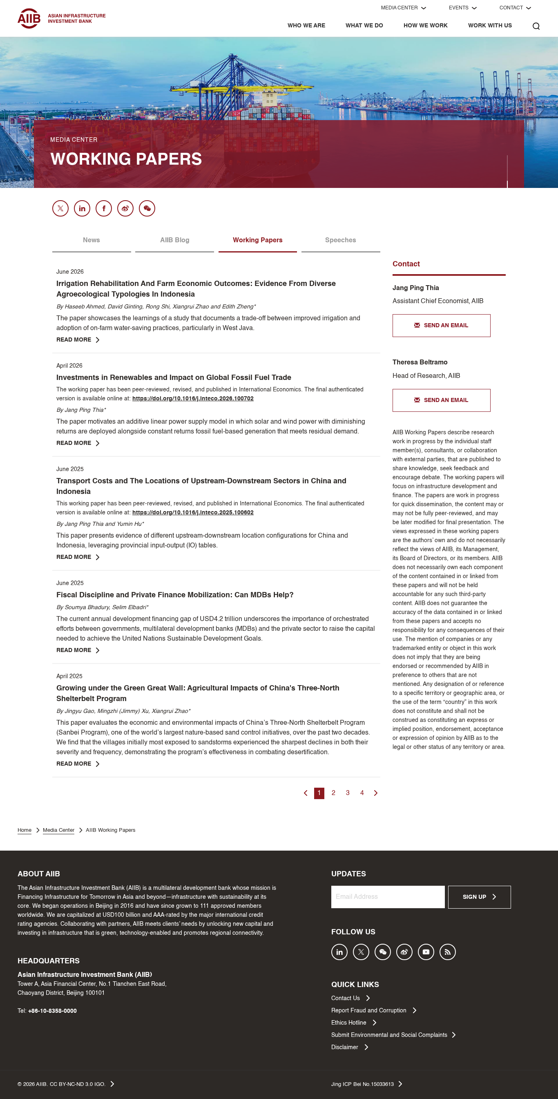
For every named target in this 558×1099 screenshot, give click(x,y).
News (91, 240)
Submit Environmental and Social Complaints (389, 1035)
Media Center (58, 830)
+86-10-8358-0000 (52, 1011)
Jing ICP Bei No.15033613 (362, 1084)
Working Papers (258, 240)
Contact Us (346, 998)
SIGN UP (475, 897)
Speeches (340, 240)
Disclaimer (345, 1047)
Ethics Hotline (349, 1023)
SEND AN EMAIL (446, 325)
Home (24, 830)
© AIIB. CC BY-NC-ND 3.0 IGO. (62, 1084)
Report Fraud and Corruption (369, 1011)
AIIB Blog (175, 240)
